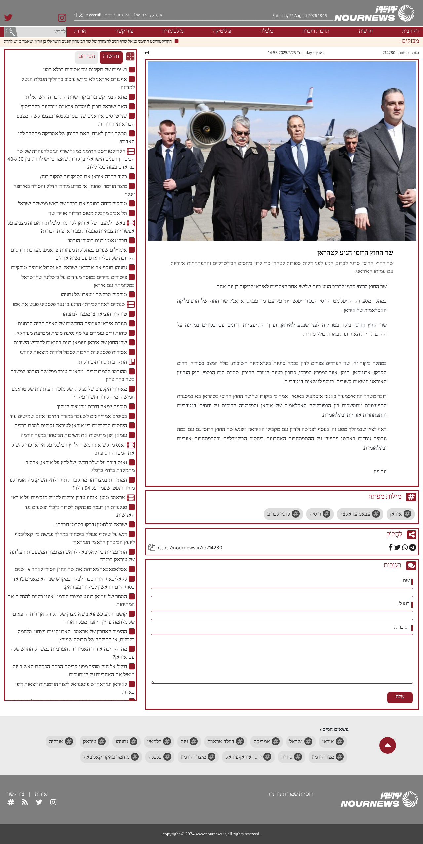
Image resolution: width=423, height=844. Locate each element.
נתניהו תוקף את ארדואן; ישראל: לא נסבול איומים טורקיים (69, 268)
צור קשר (124, 32)
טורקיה (56, 742)
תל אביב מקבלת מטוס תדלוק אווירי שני (87, 214)
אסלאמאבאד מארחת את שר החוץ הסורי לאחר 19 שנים (71, 570)
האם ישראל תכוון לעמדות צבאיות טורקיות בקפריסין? (73, 107)
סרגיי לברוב (278, 515)
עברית (110, 15)
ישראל (296, 742)
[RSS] (25, 803)
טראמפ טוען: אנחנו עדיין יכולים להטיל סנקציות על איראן (68, 498)
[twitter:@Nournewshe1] (39, 803)
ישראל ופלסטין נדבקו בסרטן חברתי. (91, 525)
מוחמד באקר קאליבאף (106, 758)
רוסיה (315, 515)
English (140, 15)
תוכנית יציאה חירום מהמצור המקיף (92, 407)
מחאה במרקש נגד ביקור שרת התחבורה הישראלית (76, 98)
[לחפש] (11, 32)
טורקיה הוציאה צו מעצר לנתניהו (95, 315)
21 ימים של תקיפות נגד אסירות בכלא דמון (85, 70)
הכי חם (86, 57)
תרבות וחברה (315, 32)
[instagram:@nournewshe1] (53, 803)
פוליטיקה (222, 32)
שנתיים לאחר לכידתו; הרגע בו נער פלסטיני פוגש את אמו (69, 305)
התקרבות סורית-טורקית (103, 363)
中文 (78, 15)
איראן (396, 515)
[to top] (387, 745)
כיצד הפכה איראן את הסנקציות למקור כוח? (83, 177)
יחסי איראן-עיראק (243, 758)
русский (93, 15)
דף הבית (410, 32)
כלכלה (266, 32)
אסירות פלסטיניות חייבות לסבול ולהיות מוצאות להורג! (73, 353)
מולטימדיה (172, 32)
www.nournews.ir (211, 833)
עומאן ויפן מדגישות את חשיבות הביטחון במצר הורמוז (74, 436)
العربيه (124, 15)
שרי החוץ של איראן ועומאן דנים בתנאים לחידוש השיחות (70, 343)
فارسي (156, 15)
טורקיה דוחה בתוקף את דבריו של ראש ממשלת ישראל (72, 204)
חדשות (366, 32)
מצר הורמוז (323, 758)
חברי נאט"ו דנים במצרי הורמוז (97, 241)
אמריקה (262, 742)
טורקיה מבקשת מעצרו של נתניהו (94, 295)
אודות (80, 32)
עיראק (89, 742)
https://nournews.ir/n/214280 (189, 548)
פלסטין (154, 742)
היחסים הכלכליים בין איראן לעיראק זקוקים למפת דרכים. (70, 426)
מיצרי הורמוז (193, 758)
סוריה (286, 758)
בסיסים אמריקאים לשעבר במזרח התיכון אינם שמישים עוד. (67, 417)
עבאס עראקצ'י (355, 515)
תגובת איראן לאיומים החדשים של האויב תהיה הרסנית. (72, 324)
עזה (184, 742)
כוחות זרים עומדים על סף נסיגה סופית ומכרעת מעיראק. (71, 334)
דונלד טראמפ (221, 742)
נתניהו (122, 742)
